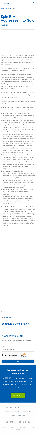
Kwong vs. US (15, 411)
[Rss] (29, 422)
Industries (6, 411)
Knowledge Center (6, 8)
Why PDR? (9, 408)
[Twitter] (7, 422)
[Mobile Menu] (33, 3)
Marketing (8, 317)
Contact (13, 415)
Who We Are (18, 408)
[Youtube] (20, 422)
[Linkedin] (11, 422)
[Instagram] (24, 422)
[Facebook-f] (16, 422)
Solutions (27, 408)
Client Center (21, 415)
